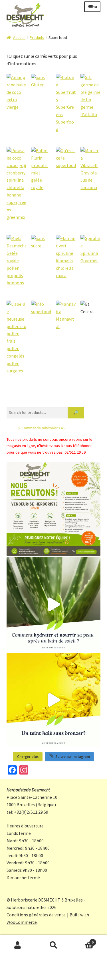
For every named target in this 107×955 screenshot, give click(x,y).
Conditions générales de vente (36, 915)
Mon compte (18, 945)
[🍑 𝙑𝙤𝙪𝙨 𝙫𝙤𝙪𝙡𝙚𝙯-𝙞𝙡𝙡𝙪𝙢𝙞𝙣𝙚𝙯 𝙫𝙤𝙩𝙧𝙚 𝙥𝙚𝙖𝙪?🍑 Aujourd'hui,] (54, 700)
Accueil (19, 37)
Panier (82, 940)
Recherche (53, 945)
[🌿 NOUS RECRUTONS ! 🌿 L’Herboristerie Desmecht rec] (54, 509)
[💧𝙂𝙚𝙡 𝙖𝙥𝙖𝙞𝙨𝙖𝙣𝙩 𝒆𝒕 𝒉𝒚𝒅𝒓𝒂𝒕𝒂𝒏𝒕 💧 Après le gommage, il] (54, 604)
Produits (37, 37)
